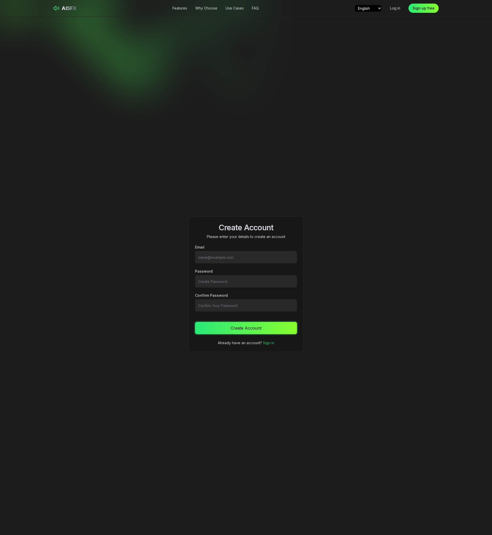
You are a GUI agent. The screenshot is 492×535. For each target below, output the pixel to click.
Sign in (268, 343)
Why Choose (206, 8)
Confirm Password (211, 295)
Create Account (246, 328)
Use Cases (234, 8)
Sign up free (424, 8)
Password (204, 271)
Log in (395, 8)
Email (199, 247)
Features (179, 8)
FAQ (255, 8)
